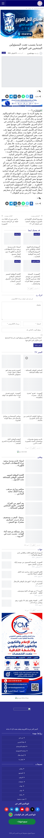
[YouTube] (22, 809)
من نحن (21, 738)
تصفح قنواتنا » (22, 822)
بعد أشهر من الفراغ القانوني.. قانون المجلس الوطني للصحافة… (14, 505)
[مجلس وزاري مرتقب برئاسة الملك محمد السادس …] (33, 494)
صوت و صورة (21, 799)
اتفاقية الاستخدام (21, 746)
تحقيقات (21, 782)
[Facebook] (38, 809)
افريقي (21, 777)
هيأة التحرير (21, 742)
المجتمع (21, 773)
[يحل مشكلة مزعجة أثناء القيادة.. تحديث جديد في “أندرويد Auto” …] (33, 536)
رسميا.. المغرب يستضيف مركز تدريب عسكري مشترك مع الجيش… (13, 519)
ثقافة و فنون (35, 261)
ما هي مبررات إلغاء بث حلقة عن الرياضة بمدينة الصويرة (10, 221)
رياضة (21, 795)
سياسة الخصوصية (21, 751)
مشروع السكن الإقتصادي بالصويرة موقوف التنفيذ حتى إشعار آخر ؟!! (33, 221)
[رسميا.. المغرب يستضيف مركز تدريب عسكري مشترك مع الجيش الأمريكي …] (33, 522)
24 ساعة (36, 234)
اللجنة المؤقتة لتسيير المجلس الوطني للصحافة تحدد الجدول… (13, 477)
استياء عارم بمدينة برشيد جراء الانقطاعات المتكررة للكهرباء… (13, 463)
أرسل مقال (21, 755)
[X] (32, 809)
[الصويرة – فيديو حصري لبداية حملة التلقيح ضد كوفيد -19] (11, 384)
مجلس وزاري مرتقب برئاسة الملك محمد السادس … (15, 491)
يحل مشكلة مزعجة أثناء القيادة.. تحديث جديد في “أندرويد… (14, 533)
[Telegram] (17, 809)
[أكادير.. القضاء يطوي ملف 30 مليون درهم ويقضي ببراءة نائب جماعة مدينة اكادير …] (6, 603)
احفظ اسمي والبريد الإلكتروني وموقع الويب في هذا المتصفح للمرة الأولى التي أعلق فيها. (23, 339)
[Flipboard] (6, 809)
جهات (20, 786)
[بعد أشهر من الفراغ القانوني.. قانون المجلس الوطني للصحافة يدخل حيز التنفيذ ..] (33, 508)
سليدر (3, 52)
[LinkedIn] (12, 809)
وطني (21, 769)
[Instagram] (27, 809)
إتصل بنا (21, 759)
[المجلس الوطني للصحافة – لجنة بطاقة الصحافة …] (32, 361)
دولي (21, 790)
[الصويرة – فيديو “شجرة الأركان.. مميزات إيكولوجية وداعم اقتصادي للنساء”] (32, 384)
